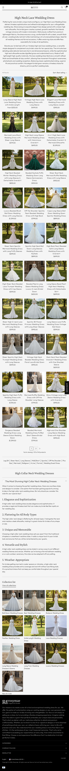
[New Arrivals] (12, 681)
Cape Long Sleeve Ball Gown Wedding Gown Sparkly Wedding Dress (56, 213)
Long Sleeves (25, 461)
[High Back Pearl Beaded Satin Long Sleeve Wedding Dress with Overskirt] (56, 233)
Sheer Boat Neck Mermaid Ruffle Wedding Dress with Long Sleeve (56, 175)
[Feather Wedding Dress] (12, 625)
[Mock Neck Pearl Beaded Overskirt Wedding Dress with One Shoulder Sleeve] (56, 344)
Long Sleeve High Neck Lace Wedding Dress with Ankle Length (12, 102)
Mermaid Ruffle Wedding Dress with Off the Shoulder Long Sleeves (34, 397)
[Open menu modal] (3, 7)
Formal (39, 463)
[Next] (66, 2)
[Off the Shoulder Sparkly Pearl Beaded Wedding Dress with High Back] (34, 198)
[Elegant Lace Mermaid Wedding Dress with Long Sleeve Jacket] (56, 87)
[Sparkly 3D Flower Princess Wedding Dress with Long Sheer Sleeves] (34, 309)
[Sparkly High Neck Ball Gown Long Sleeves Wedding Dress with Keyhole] (34, 233)
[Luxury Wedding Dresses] (56, 653)
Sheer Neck (15, 461)
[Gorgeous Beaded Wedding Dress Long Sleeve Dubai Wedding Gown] (12, 417)
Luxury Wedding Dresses (55, 666)
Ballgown (25, 463)
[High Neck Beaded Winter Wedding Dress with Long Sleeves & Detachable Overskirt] (12, 160)
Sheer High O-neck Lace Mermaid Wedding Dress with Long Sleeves (13, 324)
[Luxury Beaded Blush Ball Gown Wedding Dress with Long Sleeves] (12, 198)
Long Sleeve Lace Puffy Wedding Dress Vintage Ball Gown (56, 324)
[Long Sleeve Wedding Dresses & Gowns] (12, 653)
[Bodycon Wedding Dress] (56, 600)
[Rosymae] (34, 7)
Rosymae (15, 762)
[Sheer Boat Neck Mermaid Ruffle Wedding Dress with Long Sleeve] (56, 160)
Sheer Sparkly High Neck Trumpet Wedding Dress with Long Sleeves (12, 359)
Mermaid (17, 463)
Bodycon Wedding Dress (55, 613)
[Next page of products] (40, 448)
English (4, 759)
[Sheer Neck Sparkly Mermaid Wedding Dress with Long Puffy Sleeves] (12, 233)
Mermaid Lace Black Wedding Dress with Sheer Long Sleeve (12, 137)
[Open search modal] (62, 7)
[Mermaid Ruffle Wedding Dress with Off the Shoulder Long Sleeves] (34, 382)
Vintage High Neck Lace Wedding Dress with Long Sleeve (34, 102)
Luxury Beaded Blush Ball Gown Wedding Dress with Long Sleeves (12, 213)
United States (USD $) (17, 759)
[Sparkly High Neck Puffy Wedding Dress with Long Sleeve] (12, 382)
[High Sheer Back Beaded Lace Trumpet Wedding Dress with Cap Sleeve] (12, 271)
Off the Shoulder (55, 461)
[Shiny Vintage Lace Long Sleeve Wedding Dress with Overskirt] (56, 382)
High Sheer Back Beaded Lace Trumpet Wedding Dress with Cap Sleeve (12, 286)
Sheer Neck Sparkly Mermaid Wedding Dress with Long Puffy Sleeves (13, 248)
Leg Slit (6, 461)
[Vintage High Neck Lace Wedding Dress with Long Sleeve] (34, 87)
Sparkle (44, 461)
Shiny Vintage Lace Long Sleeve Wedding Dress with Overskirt (56, 397)
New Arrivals (7, 694)
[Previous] (3, 2)
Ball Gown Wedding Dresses (12, 613)
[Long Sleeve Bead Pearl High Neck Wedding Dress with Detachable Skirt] (56, 271)
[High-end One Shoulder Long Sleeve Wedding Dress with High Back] (56, 417)
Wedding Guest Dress (52, 463)
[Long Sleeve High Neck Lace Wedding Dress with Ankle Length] (12, 87)
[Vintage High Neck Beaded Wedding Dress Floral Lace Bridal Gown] (34, 344)
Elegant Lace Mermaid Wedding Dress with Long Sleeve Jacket (56, 102)
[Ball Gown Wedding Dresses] (12, 600)
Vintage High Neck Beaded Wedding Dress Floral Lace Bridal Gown (34, 359)
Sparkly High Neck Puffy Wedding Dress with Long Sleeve (12, 397)
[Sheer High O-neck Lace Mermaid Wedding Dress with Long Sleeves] (12, 309)
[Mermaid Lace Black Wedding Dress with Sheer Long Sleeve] (12, 122)
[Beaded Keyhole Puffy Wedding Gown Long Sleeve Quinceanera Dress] (34, 160)
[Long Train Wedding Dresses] (34, 653)
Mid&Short (36, 461)
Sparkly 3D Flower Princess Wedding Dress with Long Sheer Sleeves (34, 324)
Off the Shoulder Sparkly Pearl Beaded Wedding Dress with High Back (34, 213)
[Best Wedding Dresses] (34, 600)
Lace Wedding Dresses (54, 638)
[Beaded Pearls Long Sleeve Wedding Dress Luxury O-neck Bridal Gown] (34, 271)
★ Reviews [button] (67, 387)
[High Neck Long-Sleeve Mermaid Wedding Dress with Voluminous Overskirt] (34, 122)
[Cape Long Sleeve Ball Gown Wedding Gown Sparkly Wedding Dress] (56, 198)
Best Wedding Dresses (32, 613)
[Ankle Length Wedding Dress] (34, 625)
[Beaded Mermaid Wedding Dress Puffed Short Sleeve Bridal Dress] (34, 417)
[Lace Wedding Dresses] (56, 625)
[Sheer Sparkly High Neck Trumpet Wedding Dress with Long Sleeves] (12, 344)
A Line (33, 463)
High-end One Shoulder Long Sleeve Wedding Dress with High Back (56, 432)
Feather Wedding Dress (11, 638)
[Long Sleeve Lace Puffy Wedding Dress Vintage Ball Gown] (56, 309)
